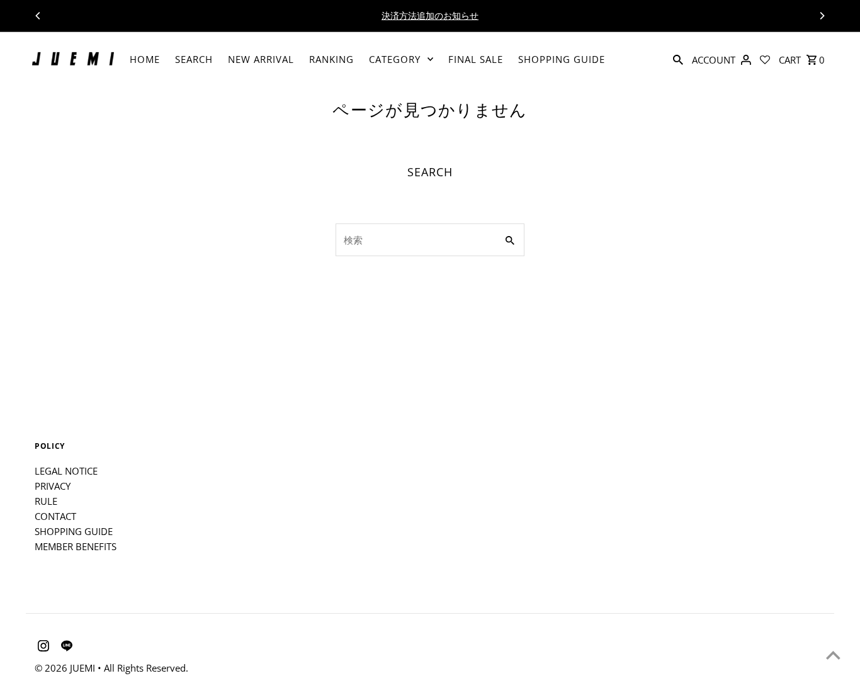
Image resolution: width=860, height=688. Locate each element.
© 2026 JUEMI (66, 668)
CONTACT (55, 516)
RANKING (331, 59)
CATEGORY (395, 59)
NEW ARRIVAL (261, 59)
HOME (145, 59)
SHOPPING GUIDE (561, 59)
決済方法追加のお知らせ (430, 15)
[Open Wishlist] (765, 59)
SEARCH (194, 59)
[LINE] (65, 647)
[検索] (678, 59)
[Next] (821, 15)
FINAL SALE (475, 59)
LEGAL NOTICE (66, 471)
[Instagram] (42, 647)
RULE (46, 501)
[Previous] (38, 15)
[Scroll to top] (833, 655)
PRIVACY (53, 486)
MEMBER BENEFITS (75, 546)
